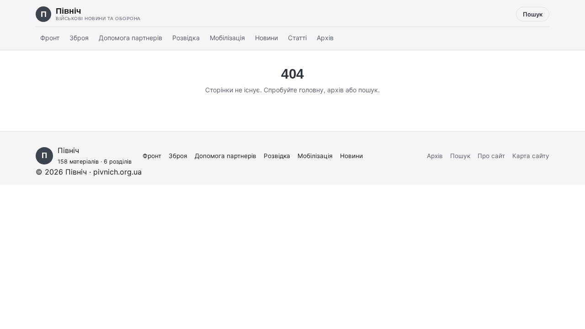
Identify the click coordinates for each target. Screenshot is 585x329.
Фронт (49, 38)
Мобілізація (227, 38)
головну (311, 90)
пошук (368, 90)
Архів (325, 38)
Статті (297, 38)
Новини (266, 38)
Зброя (79, 38)
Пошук (532, 14)
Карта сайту (530, 155)
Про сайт (491, 155)
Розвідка (186, 38)
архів (335, 90)
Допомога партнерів (130, 38)
